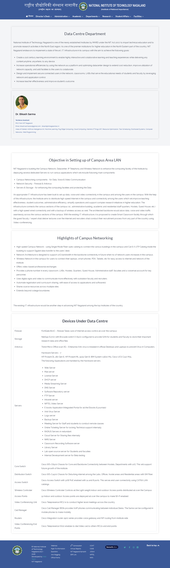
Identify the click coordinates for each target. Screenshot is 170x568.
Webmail (54, 546)
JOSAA (92, 552)
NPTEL (92, 555)
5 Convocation (76, 545)
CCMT (92, 546)
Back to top (152, 545)
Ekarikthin (54, 552)
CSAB (92, 549)
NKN (91, 558)
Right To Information (58, 549)
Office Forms (55, 558)
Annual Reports (75, 549)
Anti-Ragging (55, 555)
